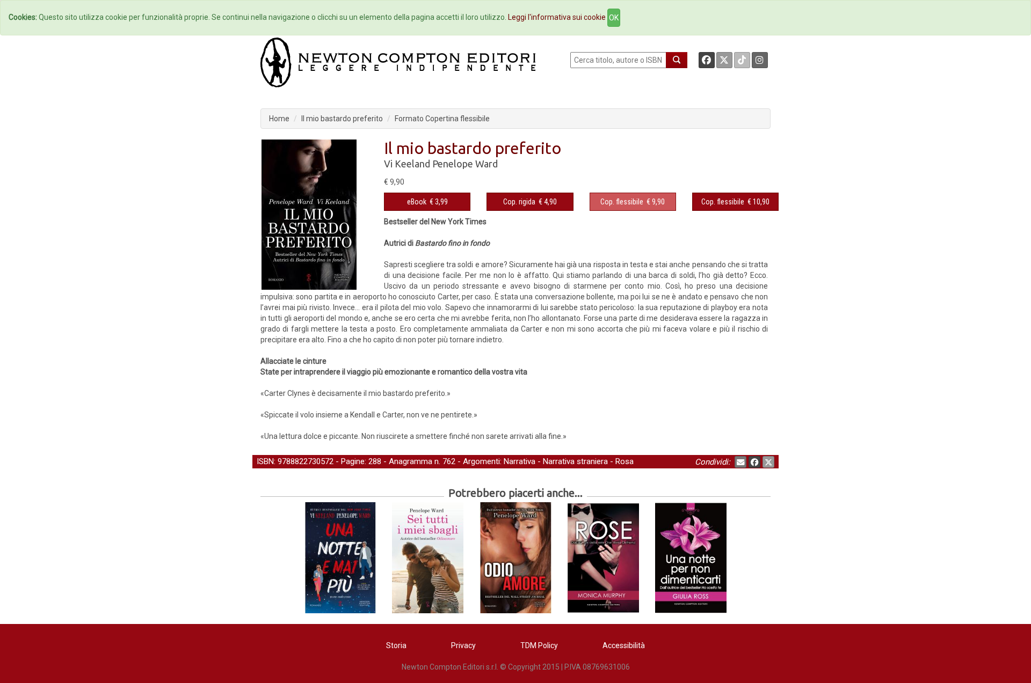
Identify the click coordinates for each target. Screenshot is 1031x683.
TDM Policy (539, 645)
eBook (416, 201)
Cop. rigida (519, 201)
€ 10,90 (735, 201)
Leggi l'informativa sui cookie (557, 17)
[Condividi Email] (740, 462)
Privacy (463, 645)
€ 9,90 (632, 201)
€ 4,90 (530, 201)
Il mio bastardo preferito (342, 118)
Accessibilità (623, 645)
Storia (396, 645)
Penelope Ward (465, 163)
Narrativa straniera (575, 461)
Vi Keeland (407, 163)
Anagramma (410, 461)
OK (614, 17)
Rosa (624, 461)
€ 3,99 (427, 201)
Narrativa (519, 461)
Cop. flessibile (621, 201)
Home (279, 118)
